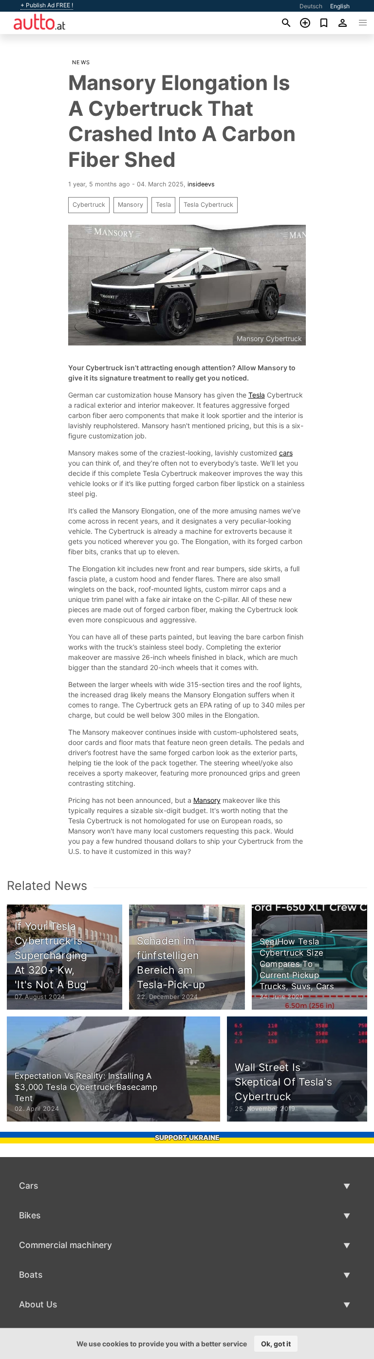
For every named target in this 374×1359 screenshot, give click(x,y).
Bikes (29, 1215)
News (81, 62)
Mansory (130, 204)
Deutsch (310, 6)
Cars (28, 1185)
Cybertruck (89, 204)
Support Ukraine (187, 1137)
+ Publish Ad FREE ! (46, 5)
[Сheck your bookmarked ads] (324, 23)
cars (286, 453)
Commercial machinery (65, 1245)
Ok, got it (276, 1344)
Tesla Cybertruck (208, 204)
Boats (30, 1274)
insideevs (201, 184)
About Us (38, 1304)
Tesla (163, 204)
